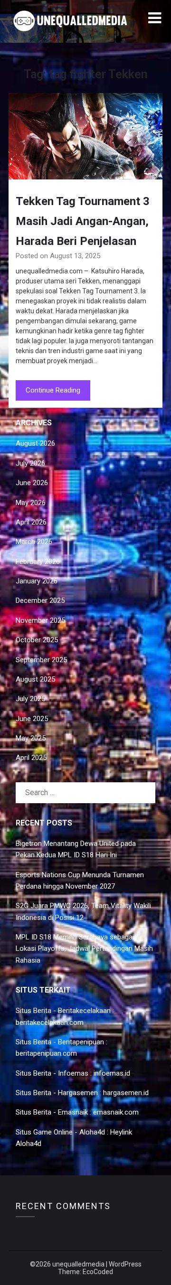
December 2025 (40, 600)
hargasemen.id (126, 1092)
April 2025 (31, 757)
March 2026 (34, 541)
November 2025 (40, 620)
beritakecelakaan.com (50, 1022)
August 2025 (35, 679)
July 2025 (30, 698)
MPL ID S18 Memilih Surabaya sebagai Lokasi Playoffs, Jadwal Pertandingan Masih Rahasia (84, 949)
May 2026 (31, 502)
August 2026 (35, 443)
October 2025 (37, 640)
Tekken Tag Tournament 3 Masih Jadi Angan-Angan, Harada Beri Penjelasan (83, 221)
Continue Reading (53, 390)
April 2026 (31, 522)
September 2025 (41, 660)
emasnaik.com (116, 1112)
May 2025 (31, 738)
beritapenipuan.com (46, 1053)
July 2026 (30, 463)
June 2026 (32, 482)
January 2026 (36, 581)
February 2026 (38, 561)
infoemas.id (112, 1073)
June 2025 (32, 718)
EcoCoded (98, 1272)
